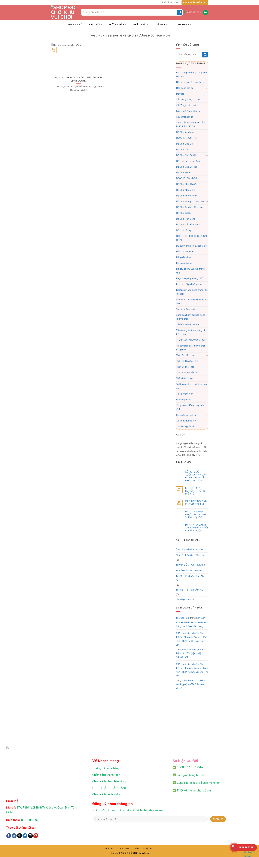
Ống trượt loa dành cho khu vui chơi (191, 301)
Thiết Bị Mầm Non (185, 355)
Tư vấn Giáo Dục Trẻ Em (188, 570)
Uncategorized (183, 399)
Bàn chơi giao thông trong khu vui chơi (191, 74)
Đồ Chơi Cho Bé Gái (186, 155)
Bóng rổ (180, 93)
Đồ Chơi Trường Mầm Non (189, 207)
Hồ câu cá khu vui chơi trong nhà (190, 270)
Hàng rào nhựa (183, 257)
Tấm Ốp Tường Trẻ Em (187, 324)
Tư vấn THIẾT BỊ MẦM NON (190, 589)
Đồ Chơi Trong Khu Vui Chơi (190, 201)
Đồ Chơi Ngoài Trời (185, 190)
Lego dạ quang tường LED (190, 278)
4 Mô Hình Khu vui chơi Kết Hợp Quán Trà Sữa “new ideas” (190, 684)
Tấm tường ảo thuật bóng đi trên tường (190, 332)
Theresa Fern (182, 618)
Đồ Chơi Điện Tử (184, 172)
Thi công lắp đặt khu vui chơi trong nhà (190, 347)
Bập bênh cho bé (185, 88)
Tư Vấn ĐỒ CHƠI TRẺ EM (189, 564)
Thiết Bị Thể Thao (185, 367)
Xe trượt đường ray (186, 420)
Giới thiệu (139, 24)
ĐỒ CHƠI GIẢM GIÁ (186, 178)
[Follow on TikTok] (168, 2)
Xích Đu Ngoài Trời (185, 426)
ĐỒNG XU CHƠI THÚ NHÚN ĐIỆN (191, 238)
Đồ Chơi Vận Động (185, 219)
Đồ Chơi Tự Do (183, 213)
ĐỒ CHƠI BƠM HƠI (186, 138)
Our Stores (123, 848)
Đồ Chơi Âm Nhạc (185, 132)
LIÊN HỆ (144, 848)
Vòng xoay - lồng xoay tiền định (190, 407)
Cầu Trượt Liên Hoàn (186, 105)
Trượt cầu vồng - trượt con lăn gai (191, 386)
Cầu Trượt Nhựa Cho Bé (188, 111)
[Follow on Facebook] (162, 2)
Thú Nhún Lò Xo (184, 378)
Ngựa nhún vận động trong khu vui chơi (192, 292)
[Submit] (179, 12)
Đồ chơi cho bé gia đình (188, 161)
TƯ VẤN (160, 24)
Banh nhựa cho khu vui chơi (189, 549)
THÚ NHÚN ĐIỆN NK (187, 372)
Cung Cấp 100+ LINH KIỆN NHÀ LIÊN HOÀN (190, 124)
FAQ (152, 848)
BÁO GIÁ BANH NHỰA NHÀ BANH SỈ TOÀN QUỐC (195, 514)
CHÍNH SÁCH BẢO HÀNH (109, 788)
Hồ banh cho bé (184, 263)
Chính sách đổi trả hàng (107, 794)
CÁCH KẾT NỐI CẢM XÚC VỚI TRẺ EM (196, 503)
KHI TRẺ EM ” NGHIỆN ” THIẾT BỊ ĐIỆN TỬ (195, 491)
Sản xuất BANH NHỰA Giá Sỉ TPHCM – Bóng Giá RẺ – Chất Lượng (192, 622)
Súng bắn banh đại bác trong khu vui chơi (190, 317)
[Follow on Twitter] (171, 2)
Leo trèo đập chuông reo (189, 284)
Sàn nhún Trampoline (186, 309)
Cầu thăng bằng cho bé (188, 99)
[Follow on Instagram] (165, 2)
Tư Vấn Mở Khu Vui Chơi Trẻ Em (190, 578)
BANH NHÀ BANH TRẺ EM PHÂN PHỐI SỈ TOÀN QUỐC (196, 528)
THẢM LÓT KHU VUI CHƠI (190, 340)
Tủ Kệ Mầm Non (184, 393)
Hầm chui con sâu (185, 251)
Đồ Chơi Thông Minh (186, 195)
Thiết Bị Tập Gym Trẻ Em (189, 361)
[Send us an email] (174, 2)
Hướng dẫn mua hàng (105, 768)
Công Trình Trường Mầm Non (190, 555)
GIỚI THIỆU (110, 848)
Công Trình (181, 24)
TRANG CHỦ (75, 24)
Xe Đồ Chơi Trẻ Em (186, 415)
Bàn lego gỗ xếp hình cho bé (190, 82)
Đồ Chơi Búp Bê (184, 143)
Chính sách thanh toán (106, 775)
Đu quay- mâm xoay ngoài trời (191, 245)
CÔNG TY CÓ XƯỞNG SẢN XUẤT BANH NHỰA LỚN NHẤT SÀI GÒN (195, 476)
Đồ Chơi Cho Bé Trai (186, 167)
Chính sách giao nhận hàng (109, 781)
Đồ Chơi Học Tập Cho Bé (189, 184)
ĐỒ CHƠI (94, 24)
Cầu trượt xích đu (185, 116)
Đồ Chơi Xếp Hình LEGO (188, 224)
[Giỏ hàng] (205, 12)
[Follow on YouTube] (177, 2)
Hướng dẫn (117, 24)
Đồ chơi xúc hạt (184, 230)
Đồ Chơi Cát (182, 149)
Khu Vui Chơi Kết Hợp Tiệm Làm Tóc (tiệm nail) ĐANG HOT (190, 653)
